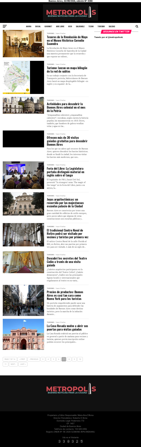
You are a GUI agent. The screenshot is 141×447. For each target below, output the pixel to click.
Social (38, 26)
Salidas (112, 26)
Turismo (101, 26)
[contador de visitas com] (70, 443)
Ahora (28, 26)
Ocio (70, 26)
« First (22, 359)
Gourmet (48, 26)
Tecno (91, 26)
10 (80, 359)
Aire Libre (60, 26)
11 (5, 364)
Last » (23, 364)
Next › (13, 364)
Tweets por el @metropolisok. (108, 37)
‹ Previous (33, 359)
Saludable (80, 26)
